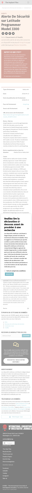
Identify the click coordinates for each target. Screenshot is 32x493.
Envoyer (9, 274)
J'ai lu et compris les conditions (16, 271)
